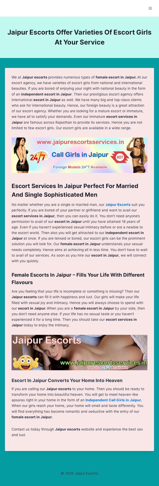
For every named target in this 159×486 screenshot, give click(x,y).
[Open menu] (150, 8)
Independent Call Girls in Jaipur (113, 400)
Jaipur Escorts (118, 205)
